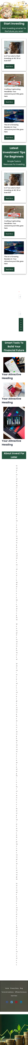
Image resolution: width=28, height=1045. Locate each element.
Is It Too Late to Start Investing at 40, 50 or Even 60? (12, 58)
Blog (21, 988)
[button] (7, 1002)
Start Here (14, 996)
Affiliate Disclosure (21, 992)
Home (7, 988)
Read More (9, 66)
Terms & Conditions (7, 992)
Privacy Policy (14, 988)
